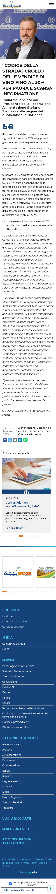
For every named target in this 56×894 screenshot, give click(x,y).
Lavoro (6, 703)
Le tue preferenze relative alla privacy (31, 883)
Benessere (8, 760)
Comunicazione (11, 765)
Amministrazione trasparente (17, 841)
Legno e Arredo (11, 781)
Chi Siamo (10, 610)
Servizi (8, 660)
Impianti (7, 776)
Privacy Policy (29, 862)
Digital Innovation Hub (15, 727)
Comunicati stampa (29, 434)
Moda (5, 792)
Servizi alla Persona (13, 676)
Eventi (5, 649)
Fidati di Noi (9, 687)
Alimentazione (27, 427)
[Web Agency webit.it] (31, 872)
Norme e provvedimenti (16, 722)
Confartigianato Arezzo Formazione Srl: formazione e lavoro (25, 715)
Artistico (7, 749)
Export (6, 692)
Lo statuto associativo (15, 621)
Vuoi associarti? (16, 818)
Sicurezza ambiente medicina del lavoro (25, 708)
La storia (7, 616)
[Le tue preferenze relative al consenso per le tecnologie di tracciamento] (51, 888)
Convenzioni (9, 681)
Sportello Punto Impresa (16, 671)
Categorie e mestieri (20, 738)
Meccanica (8, 786)
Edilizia (6, 770)
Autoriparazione (11, 755)
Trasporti (8, 807)
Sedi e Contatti (15, 829)
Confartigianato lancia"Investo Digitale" (22, 504)
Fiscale (6, 697)
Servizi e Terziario (40, 431)
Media (7, 637)
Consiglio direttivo (13, 626)
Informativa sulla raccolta (19, 890)
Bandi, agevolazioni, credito (18, 666)
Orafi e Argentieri (12, 797)
